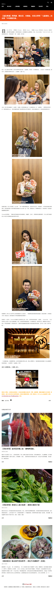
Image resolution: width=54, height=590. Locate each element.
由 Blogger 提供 (28, 584)
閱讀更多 (50, 461)
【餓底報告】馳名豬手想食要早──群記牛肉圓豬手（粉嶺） (24, 561)
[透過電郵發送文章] (11, 400)
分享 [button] (50, 400)
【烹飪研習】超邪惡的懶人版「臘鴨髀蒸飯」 (18, 449)
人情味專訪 (17, 6)
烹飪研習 (41, 6)
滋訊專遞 (7, 400)
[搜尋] (48, 2)
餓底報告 (25, 6)
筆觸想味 (33, 6)
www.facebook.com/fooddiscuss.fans (10, 396)
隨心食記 (9, 6)
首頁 (3, 6)
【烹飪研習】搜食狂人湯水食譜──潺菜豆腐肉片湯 (21, 505)
